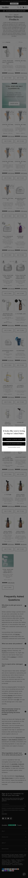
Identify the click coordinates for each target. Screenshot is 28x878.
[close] (24, 429)
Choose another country (14, 447)
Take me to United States (14, 439)
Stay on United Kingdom (14, 443)
